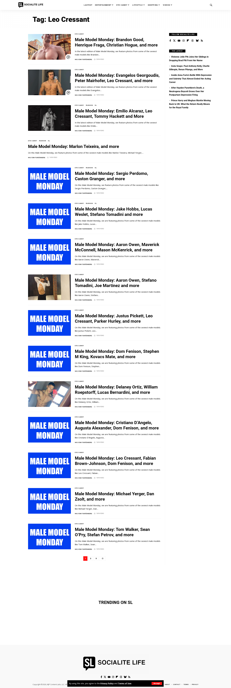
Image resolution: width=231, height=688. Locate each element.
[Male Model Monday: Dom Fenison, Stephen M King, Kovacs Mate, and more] (49, 358)
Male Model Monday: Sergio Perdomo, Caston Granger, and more (111, 176)
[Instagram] (183, 41)
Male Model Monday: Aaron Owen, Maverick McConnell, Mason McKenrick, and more (117, 247)
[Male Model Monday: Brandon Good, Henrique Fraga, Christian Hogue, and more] (49, 47)
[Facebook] (170, 41)
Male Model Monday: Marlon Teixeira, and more (73, 146)
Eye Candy (79, 34)
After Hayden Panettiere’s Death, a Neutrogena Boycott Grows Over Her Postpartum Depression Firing (186, 91)
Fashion (89, 105)
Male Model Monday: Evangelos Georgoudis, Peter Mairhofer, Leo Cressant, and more (117, 78)
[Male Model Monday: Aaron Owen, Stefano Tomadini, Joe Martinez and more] (49, 287)
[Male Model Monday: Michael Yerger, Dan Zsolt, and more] (49, 501)
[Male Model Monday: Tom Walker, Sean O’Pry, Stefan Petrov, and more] (49, 536)
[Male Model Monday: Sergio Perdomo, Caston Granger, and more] (49, 180)
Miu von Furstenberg (83, 59)
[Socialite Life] (31, 5)
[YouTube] (179, 41)
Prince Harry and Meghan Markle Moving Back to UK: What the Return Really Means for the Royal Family (190, 104)
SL (96, 105)
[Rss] (201, 41)
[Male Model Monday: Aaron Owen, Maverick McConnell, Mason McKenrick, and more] (49, 252)
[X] (174, 41)
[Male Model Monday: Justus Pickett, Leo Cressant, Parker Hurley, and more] (49, 323)
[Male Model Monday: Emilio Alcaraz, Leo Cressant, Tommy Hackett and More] (49, 118)
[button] (157, 683)
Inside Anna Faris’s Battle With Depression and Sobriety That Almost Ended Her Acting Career (190, 78)
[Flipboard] (188, 41)
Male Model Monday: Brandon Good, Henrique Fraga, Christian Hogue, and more (116, 42)
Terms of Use (124, 683)
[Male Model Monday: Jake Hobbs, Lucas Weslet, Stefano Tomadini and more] (49, 216)
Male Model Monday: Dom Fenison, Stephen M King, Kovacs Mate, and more (117, 354)
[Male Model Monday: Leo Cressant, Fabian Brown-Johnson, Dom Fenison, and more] (49, 465)
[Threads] (192, 41)
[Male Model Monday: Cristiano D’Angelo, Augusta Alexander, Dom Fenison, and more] (49, 430)
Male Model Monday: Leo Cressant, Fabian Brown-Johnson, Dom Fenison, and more (115, 461)
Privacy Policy (107, 683)
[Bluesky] (197, 41)
